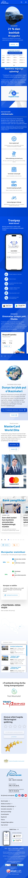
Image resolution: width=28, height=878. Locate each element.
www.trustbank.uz (22, 856)
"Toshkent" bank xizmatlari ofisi (14, 656)
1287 (10, 780)
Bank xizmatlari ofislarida (15, 52)
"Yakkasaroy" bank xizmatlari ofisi (15, 667)
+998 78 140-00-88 (17, 780)
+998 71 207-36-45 (14, 785)
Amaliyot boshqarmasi (16, 646)
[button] (2, 356)
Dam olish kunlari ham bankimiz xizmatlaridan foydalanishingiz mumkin (9, 522)
